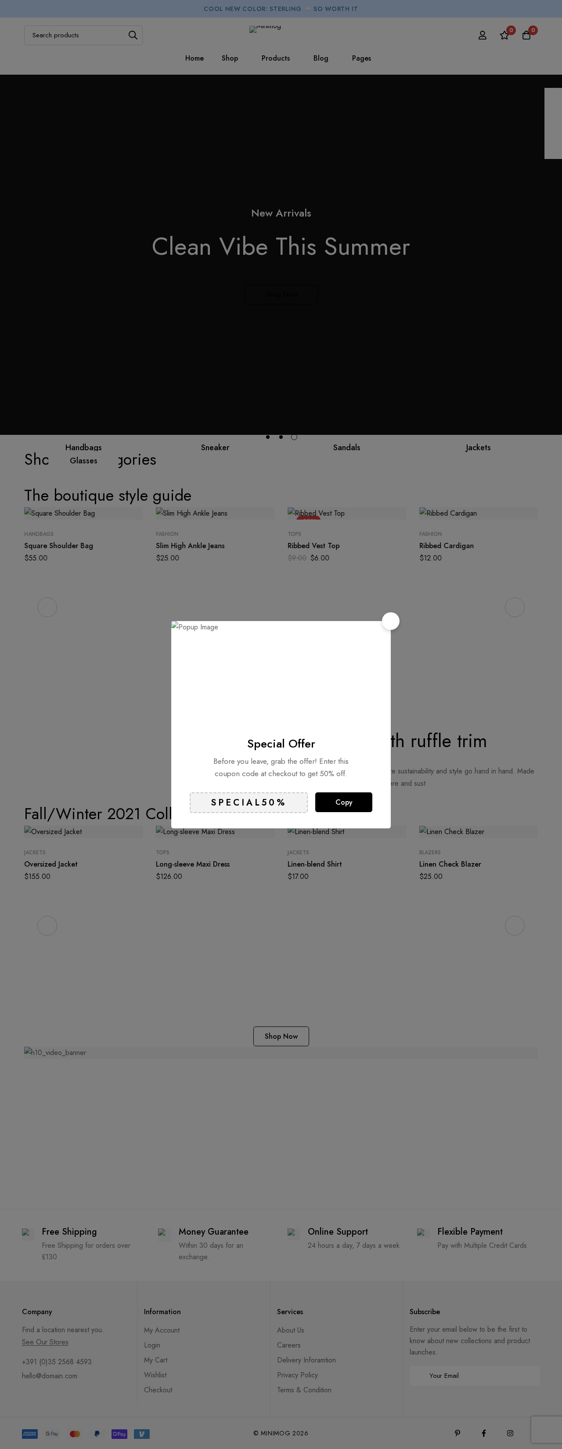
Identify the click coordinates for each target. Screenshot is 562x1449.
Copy (344, 802)
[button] (391, 621)
